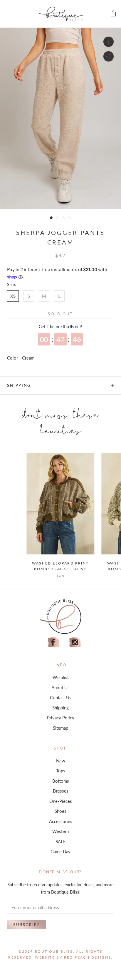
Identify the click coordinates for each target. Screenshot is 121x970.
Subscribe (26, 924)
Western (60, 831)
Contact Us (60, 697)
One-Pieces (60, 801)
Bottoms (60, 780)
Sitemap (60, 728)
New (60, 760)
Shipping (19, 385)
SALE (61, 841)
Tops (60, 770)
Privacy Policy (60, 717)
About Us (60, 687)
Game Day (60, 851)
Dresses (60, 790)
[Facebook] (53, 642)
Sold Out (60, 314)
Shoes (60, 811)
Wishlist (61, 677)
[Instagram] (75, 642)
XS (13, 296)
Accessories (60, 821)
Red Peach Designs (87, 957)
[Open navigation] (8, 13)
